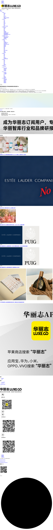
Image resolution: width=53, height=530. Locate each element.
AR (4, 75)
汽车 (4, 15)
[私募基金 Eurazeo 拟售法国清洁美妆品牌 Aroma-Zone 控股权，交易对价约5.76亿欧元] (14, 152)
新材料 (5, 76)
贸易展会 (5, 45)
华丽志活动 (5, 79)
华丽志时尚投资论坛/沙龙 (7, 34)
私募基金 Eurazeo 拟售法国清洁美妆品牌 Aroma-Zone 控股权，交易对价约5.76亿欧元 (13, 154)
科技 (3, 71)
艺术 (4, 61)
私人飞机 (5, 16)
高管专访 (5, 69)
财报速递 (5, 27)
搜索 (7, 9)
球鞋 (4, 25)
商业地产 (3, 65)
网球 (4, 22)
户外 (4, 20)
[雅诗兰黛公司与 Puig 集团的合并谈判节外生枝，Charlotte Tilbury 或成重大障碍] (8, 222)
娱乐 (4, 62)
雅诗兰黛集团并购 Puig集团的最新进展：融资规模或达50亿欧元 (9, 267)
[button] (2, 395)
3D (4, 74)
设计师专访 (5, 68)
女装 (4, 40)
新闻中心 (5, 81)
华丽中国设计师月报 (6, 44)
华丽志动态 (2, 3)
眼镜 (4, 47)
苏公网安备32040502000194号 (3, 462)
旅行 (4, 63)
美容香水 (3, 53)
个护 (4, 56)
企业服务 (5, 77)
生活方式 (3, 59)
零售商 (5, 46)
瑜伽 (4, 21)
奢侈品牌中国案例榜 (6, 17)
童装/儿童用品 (5, 50)
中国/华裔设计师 (6, 42)
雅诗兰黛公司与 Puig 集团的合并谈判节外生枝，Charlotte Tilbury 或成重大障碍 (12, 224)
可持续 (5, 52)
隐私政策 (5, 82)
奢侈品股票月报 (6, 33)
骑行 (4, 24)
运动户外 (3, 19)
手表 (4, 14)
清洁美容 (2, 378)
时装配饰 (3, 39)
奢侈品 (3, 12)
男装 (4, 41)
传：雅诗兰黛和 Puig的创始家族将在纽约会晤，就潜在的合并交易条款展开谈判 (12, 302)
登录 (0, 10)
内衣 (4, 49)
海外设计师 (5, 43)
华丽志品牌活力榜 (6, 36)
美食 (4, 60)
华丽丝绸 (5, 18)
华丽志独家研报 (6, 37)
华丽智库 (2, 2)
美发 (4, 57)
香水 (4, 55)
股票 (4, 30)
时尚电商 (5, 72)
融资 (4, 28)
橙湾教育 (2, 1)
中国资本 (5, 31)
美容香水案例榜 (6, 58)
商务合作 (5, 80)
